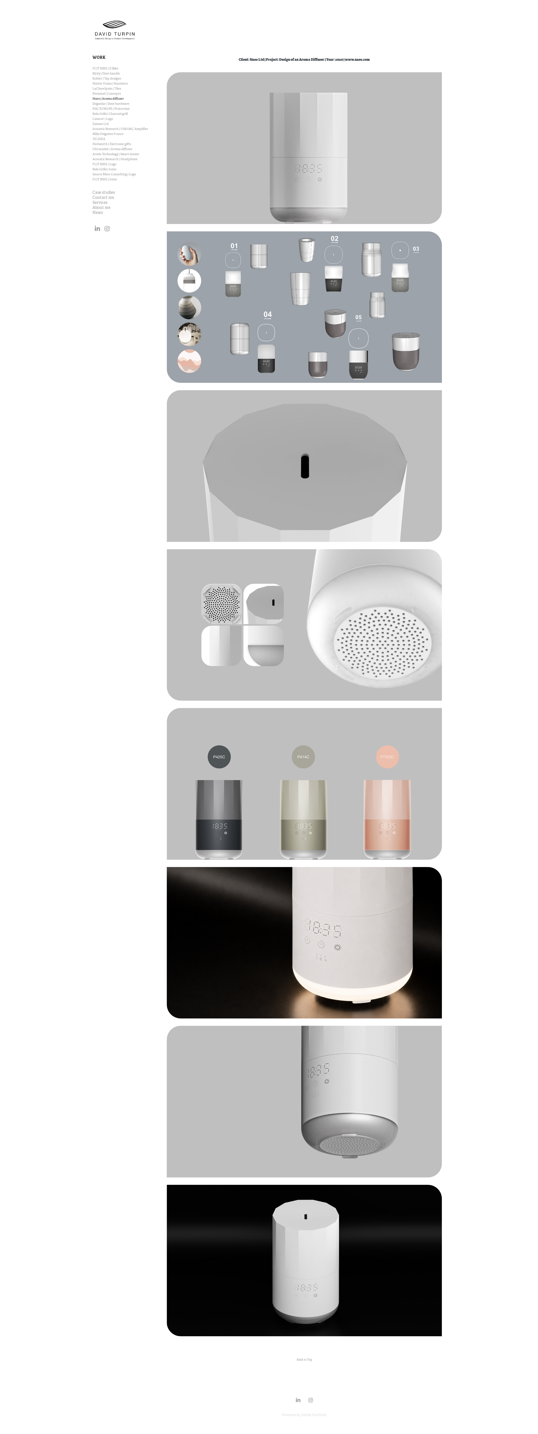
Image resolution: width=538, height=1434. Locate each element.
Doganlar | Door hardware (110, 104)
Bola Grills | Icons (104, 169)
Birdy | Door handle (106, 73)
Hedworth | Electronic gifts (111, 144)
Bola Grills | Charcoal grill (110, 114)
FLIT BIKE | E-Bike (105, 68)
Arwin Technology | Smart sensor (115, 154)
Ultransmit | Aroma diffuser (112, 149)
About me (101, 207)
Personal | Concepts (106, 93)
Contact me (103, 197)
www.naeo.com (357, 59)
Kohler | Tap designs (106, 78)
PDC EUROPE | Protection (111, 109)
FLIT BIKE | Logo (104, 164)
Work (99, 57)
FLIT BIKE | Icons (104, 179)
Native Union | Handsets (110, 83)
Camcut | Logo (102, 119)
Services (99, 202)
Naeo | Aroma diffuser (108, 99)
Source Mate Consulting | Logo (114, 174)
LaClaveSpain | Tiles (106, 88)
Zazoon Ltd (100, 124)
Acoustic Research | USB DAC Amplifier (120, 129)
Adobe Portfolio (314, 1415)
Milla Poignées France (108, 134)
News (97, 212)
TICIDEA (98, 139)
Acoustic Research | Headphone (115, 159)
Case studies (103, 192)
